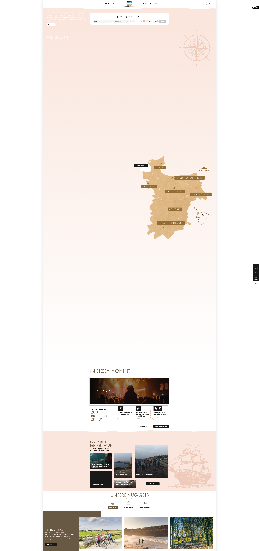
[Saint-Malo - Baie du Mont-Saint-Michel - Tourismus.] (129, 4)
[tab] (113, 505)
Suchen (162, 21)
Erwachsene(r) (139, 21)
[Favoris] (206, 4)
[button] (203, 3)
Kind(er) (154, 21)
